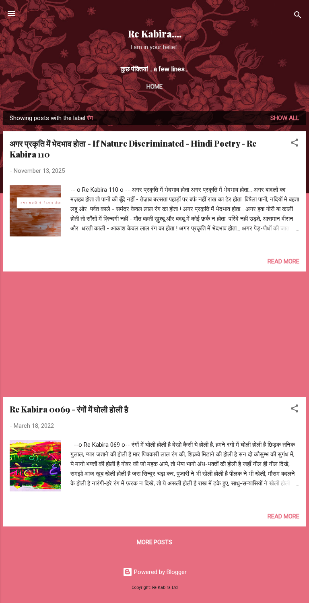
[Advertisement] (154, 334)
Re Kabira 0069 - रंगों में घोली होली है (69, 409)
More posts (154, 542)
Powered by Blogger (159, 572)
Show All (284, 118)
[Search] (298, 16)
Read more (283, 261)
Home (154, 86)
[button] (294, 144)
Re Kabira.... (154, 33)
